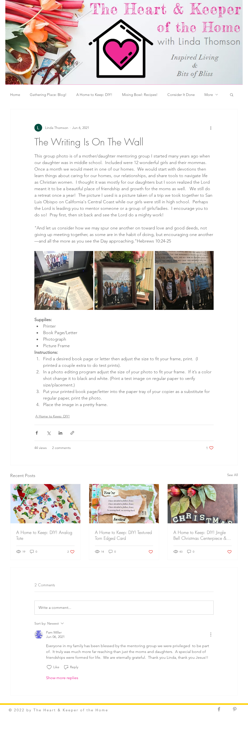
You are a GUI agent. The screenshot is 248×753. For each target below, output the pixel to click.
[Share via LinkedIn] (60, 433)
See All (232, 475)
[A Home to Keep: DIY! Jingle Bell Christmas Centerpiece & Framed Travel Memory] (203, 503)
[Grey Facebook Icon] (219, 709)
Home (15, 94)
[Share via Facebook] (36, 433)
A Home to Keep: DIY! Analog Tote (44, 535)
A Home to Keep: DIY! (94, 94)
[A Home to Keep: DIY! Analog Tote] (45, 503)
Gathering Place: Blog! (48, 94)
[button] (231, 94)
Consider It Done (181, 94)
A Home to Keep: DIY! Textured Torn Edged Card (123, 535)
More (208, 94)
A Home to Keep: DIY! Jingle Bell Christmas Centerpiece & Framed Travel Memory (199, 535)
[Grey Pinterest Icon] (235, 709)
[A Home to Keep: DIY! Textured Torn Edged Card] (124, 503)
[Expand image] (63, 280)
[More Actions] (211, 634)
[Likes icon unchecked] (49, 667)
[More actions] (211, 128)
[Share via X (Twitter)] (48, 433)
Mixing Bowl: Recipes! (140, 94)
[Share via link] (72, 433)
